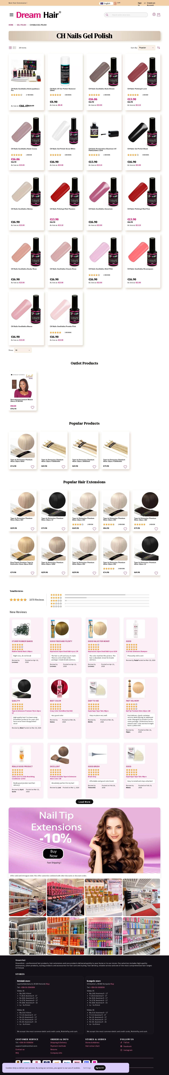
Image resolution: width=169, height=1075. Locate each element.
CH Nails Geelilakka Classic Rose (63, 269)
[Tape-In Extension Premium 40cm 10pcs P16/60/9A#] (53, 445)
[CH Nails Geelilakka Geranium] (104, 191)
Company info (56, 1053)
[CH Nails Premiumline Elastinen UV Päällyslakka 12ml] (104, 131)
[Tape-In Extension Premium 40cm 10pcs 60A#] (22, 445)
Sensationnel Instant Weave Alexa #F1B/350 (21, 400)
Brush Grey (92, 777)
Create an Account (151, 4)
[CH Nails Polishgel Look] (142, 71)
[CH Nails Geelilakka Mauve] (26, 309)
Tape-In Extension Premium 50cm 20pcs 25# (83, 563)
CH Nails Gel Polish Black (137, 149)
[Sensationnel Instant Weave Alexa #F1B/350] (22, 385)
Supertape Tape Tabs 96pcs (98, 711)
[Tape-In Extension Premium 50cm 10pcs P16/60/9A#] (115, 445)
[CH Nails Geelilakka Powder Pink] (65, 309)
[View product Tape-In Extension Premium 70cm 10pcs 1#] (21, 699)
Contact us (20, 1049)
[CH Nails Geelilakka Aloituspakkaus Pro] (26, 71)
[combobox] (126, 14)
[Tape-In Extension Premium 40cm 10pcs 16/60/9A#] (84, 445)
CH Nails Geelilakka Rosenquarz (140, 269)
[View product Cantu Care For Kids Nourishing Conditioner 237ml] (21, 764)
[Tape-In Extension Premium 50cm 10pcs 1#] (53, 504)
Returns (53, 1049)
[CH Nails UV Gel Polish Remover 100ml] (65, 71)
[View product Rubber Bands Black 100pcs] (21, 639)
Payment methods (58, 1046)
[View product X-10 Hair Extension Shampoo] (135, 639)
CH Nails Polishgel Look (137, 89)
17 (29, 95)
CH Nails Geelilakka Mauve (21, 326)
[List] (14, 47)
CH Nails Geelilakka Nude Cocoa (24, 149)
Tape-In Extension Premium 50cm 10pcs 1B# (145, 519)
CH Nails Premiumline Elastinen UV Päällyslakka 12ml (102, 149)
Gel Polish (21, 25)
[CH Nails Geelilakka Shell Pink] (104, 251)
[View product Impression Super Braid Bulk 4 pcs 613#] (97, 639)
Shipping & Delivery (58, 1042)
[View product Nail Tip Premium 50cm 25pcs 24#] (135, 699)
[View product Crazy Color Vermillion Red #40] (59, 699)
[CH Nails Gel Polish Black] (142, 131)
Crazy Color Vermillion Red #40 (61, 711)
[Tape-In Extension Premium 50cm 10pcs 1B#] (146, 504)
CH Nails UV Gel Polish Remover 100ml (63, 89)
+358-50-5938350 (97, 987)
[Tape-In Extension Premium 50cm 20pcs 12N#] (53, 548)
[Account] (154, 14)
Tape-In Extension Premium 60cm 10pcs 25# (83, 519)
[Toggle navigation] (11, 15)
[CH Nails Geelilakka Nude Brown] (104, 71)
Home (11, 25)
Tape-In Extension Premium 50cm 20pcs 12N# (52, 563)
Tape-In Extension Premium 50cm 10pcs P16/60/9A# (114, 460)
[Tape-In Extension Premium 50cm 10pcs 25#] (115, 504)
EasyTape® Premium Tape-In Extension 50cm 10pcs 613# (21, 563)
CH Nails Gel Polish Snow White (62, 149)
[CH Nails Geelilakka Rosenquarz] (142, 251)
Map (48, 984)
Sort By (134, 48)
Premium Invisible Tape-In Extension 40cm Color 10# (63, 778)
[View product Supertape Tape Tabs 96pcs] (97, 699)
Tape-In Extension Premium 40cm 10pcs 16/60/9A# (83, 460)
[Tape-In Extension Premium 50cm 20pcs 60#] (22, 504)
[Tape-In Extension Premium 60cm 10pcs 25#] (84, 504)
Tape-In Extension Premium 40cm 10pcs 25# (114, 563)
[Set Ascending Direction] (158, 47)
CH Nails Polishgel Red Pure (138, 209)
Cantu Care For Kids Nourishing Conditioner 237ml (23, 778)
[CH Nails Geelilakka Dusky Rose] (26, 251)
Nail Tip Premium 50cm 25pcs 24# (138, 711)
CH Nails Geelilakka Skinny (22, 209)
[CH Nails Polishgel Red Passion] (65, 191)
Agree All (100, 1068)
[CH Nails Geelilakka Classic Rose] (65, 251)
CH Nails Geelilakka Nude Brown (102, 89)
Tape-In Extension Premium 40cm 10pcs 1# (145, 563)
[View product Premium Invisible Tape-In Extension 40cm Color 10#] (59, 764)
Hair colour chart (92, 1046)
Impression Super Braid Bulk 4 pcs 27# (64, 651)
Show (11, 350)
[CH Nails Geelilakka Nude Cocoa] (26, 131)
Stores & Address (92, 1042)
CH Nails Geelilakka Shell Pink (101, 269)
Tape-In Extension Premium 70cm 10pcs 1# (26, 712)
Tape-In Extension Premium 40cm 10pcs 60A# (21, 460)
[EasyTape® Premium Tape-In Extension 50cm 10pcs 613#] (22, 548)
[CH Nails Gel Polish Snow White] (65, 131)
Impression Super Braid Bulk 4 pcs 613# (102, 651)
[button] (117, 3)
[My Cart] (158, 15)
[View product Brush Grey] (97, 764)
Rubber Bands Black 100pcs (22, 651)
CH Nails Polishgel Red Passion (62, 209)
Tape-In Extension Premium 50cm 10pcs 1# (52, 519)
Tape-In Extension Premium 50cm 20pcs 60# (21, 519)
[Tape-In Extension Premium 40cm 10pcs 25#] (115, 548)
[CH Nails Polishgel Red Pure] (142, 191)
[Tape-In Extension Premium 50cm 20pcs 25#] (84, 548)
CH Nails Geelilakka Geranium (100, 209)
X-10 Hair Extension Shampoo (136, 651)
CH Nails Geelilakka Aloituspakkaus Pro (25, 89)
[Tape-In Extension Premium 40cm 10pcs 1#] (146, 548)
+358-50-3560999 (28, 987)
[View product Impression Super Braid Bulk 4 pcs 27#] (59, 639)
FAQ (17, 1053)
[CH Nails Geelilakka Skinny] (26, 191)
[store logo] (39, 14)
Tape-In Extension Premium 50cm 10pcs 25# (114, 519)
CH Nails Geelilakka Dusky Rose (24, 269)
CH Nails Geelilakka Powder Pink (63, 326)
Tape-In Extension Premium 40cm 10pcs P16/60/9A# (52, 460)
